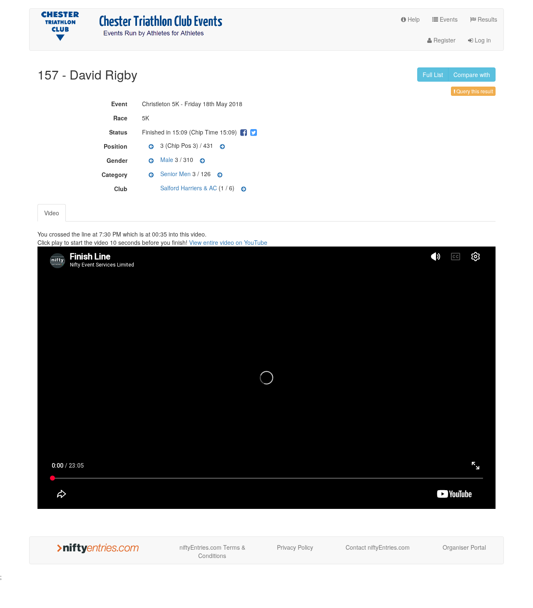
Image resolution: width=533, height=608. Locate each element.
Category (116, 174)
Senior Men (175, 173)
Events (448, 19)
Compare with (471, 74)
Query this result (474, 91)
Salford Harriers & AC (188, 188)
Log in (482, 40)
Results (486, 19)
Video (51, 213)
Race (121, 118)
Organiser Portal (464, 547)
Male (166, 159)
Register (444, 40)
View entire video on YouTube (228, 242)
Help (413, 19)
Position (117, 146)
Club (122, 188)
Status (119, 132)
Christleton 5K (160, 104)
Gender (118, 160)
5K (145, 118)
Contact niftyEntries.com (378, 547)
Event (120, 104)
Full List (433, 74)
